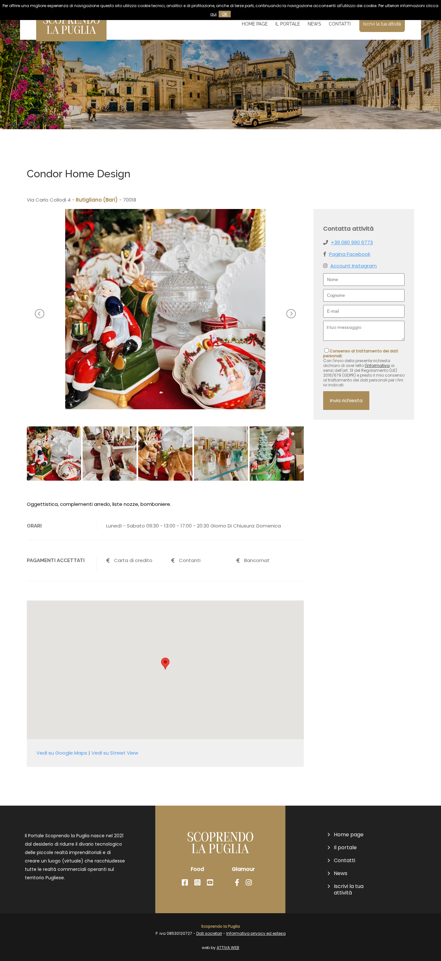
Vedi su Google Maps (61, 752)
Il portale (287, 23)
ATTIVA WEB (228, 947)
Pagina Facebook (349, 254)
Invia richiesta (346, 400)
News (314, 23)
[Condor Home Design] (165, 407)
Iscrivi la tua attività (382, 23)
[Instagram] (197, 883)
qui (213, 14)
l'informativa (377, 365)
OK (224, 14)
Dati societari (209, 933)
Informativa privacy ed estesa (256, 933)
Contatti (340, 23)
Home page (255, 23)
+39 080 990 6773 (352, 242)
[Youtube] (210, 883)
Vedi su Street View (114, 752)
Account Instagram (353, 265)
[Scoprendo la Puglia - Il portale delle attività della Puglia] (71, 37)
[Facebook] (185, 883)
